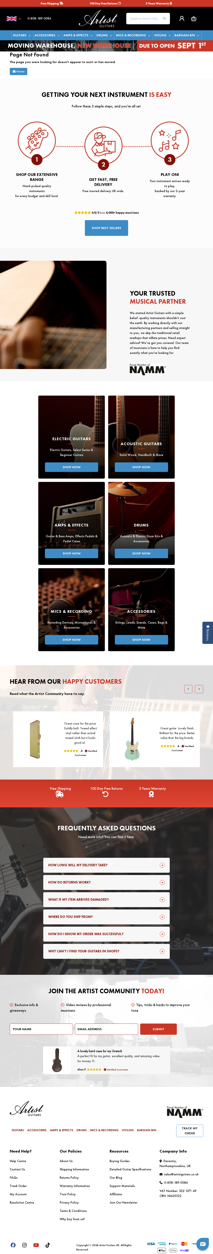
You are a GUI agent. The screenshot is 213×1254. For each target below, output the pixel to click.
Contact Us (17, 1169)
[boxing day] (106, 45)
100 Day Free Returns (104, 3)
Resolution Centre (22, 1202)
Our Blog (116, 1177)
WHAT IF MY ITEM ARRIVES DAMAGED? (78, 899)
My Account (18, 1194)
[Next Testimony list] (199, 689)
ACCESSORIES (45, 35)
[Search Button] (164, 18)
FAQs (13, 1177)
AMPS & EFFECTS (75, 35)
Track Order (18, 1186)
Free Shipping (50, 3)
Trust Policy (68, 1194)
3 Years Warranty (158, 3)
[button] (194, 18)
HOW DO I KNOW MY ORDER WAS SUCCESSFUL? (86, 934)
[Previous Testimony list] (188, 689)
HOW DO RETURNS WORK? (69, 882)
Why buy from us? (72, 1219)
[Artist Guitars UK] (98, 18)
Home (20, 71)
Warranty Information (75, 1186)
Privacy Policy (69, 1202)
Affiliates (116, 1194)
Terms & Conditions (73, 1211)
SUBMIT (158, 1029)
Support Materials (122, 1186)
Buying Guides (120, 1161)
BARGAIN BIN (185, 35)
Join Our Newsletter (123, 1202)
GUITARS (19, 35)
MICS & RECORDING (131, 35)
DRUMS (102, 35)
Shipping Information (74, 1169)
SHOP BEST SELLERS (106, 228)
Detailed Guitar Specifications (130, 1169)
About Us (66, 1161)
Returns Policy (69, 1177)
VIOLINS (160, 35)
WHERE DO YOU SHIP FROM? (70, 917)
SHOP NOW (72, 467)
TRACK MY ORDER (190, 1130)
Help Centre (18, 1161)
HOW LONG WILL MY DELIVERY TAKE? (78, 865)
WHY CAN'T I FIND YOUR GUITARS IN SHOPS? (83, 951)
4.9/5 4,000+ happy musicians (115, 212)
